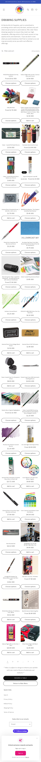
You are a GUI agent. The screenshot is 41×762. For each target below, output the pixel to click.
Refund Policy (8, 703)
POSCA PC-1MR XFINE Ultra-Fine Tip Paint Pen (30, 312)
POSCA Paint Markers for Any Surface (10, 75)
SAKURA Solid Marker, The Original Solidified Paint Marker (30, 210)
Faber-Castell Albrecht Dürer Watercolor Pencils (11, 177)
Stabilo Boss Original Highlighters (11, 410)
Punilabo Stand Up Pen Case (30, 145)
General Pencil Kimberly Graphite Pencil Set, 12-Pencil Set (11, 478)
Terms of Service (9, 712)
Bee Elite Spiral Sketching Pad (30, 611)
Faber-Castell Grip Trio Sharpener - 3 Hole (10, 377)
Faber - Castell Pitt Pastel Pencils (11, 145)
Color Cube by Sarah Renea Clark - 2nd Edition (30, 511)
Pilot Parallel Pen (10, 543)
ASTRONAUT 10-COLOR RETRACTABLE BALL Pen (30, 544)
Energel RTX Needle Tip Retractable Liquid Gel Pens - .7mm (11, 578)
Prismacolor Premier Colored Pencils (11, 445)
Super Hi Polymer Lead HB (30, 176)
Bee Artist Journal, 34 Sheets (30, 576)
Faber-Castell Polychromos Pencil (30, 277)
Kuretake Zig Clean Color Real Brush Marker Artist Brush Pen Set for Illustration (30, 244)
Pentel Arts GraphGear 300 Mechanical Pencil (11, 243)
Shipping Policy (8, 708)
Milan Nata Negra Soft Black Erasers (30, 644)
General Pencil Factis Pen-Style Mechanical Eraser (10, 511)
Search (6, 695)
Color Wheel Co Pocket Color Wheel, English (30, 478)
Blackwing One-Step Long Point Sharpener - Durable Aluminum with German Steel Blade (10, 278)
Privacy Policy (8, 699)
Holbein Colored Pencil (11, 311)
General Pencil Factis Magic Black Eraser (11, 345)
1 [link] (7, 661)
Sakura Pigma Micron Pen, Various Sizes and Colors (30, 75)
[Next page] (33, 662)
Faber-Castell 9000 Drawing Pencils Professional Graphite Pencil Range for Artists (30, 411)
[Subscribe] (29, 724)
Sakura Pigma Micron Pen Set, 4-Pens (11, 644)
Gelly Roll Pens (11, 107)
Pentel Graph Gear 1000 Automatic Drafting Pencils (30, 377)
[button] (4, 10)
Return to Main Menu (20, 683)
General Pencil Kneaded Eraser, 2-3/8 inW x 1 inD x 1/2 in (11, 210)
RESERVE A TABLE (20, 678)
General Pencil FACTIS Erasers (30, 344)
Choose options (10, 83)
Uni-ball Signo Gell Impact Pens (30, 444)
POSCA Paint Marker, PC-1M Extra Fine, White (11, 611)
